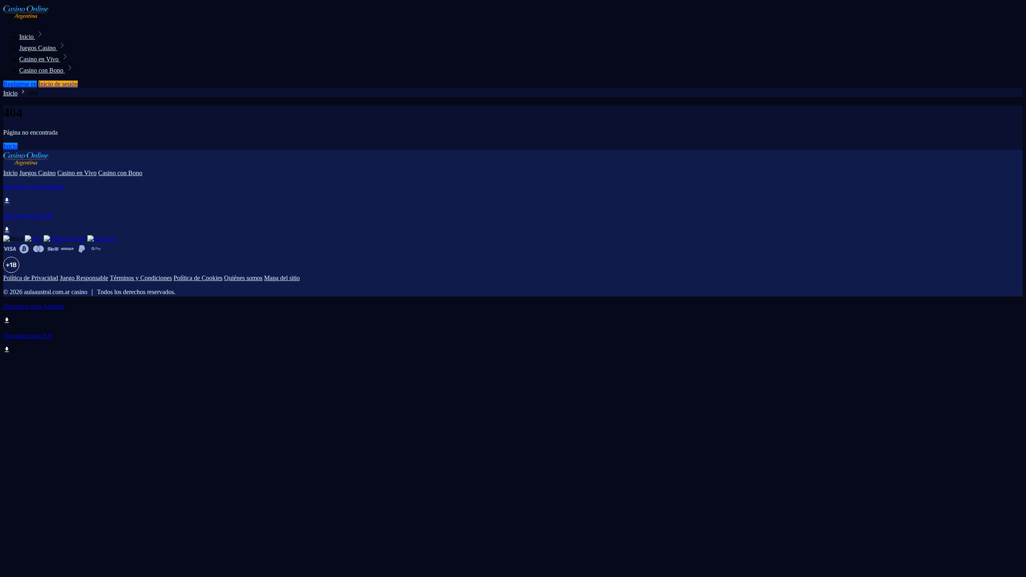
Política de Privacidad (30, 277)
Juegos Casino (38, 47)
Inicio (27, 36)
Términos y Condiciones (141, 277)
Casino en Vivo (39, 59)
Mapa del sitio (282, 277)
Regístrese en (20, 84)
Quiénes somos (243, 277)
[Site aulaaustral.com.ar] (30, 19)
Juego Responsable (84, 277)
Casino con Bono (42, 70)
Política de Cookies (198, 277)
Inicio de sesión (58, 84)
